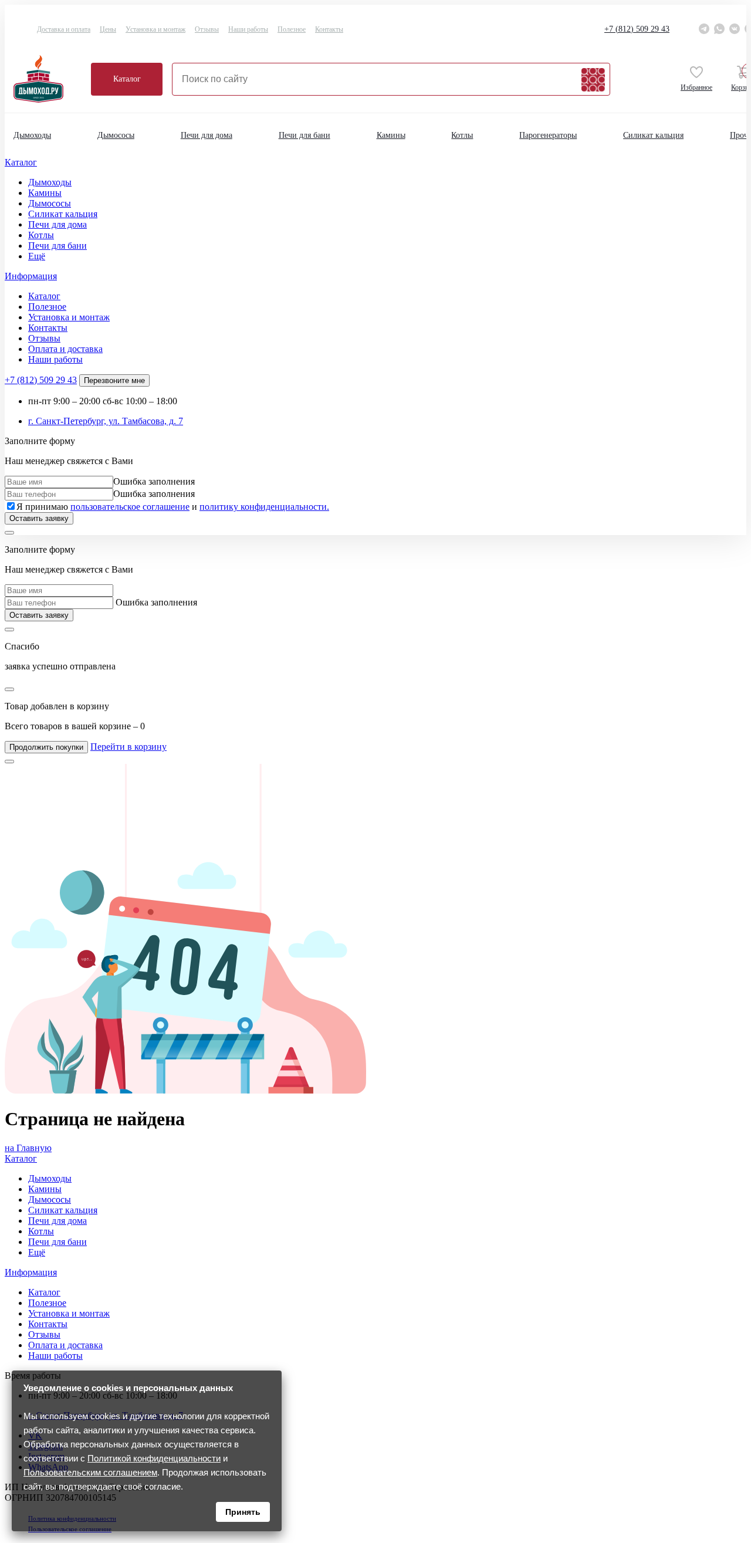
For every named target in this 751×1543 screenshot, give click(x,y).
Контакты (329, 29)
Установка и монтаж (155, 29)
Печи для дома (206, 135)
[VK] (734, 28)
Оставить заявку (39, 518)
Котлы (462, 135)
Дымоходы (32, 135)
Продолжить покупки (46, 747)
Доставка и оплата (63, 29)
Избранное (696, 87)
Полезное (292, 29)
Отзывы (207, 29)
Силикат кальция (653, 135)
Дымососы (115, 135)
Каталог (127, 79)
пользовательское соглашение (130, 507)
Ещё (36, 256)
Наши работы (248, 29)
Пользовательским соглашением (90, 1472)
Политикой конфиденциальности (154, 1458)
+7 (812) (636, 29)
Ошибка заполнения (154, 481)
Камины (391, 135)
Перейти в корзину (128, 747)
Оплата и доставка (65, 349)
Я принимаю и (172, 507)
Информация (31, 276)
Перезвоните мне (114, 380)
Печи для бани (304, 135)
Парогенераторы (548, 135)
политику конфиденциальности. (264, 507)
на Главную (28, 1148)
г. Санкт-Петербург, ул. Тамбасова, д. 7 (105, 421)
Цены (108, 29)
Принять (243, 1512)
